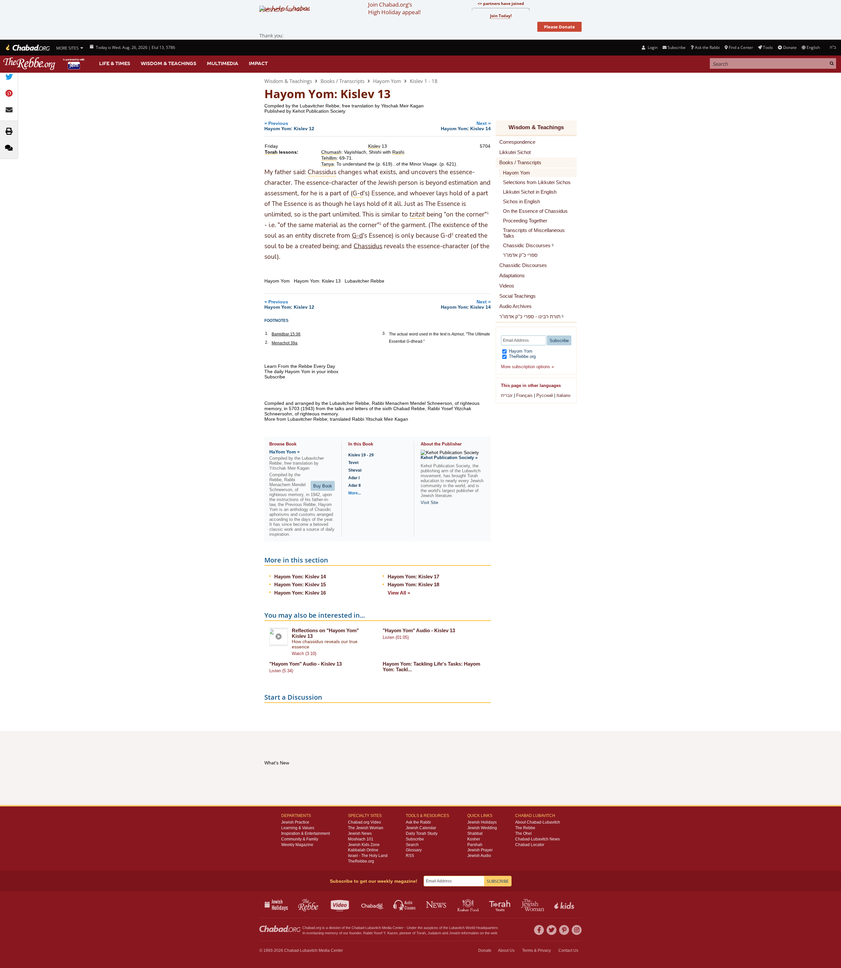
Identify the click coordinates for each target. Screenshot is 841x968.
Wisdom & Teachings (168, 63)
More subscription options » (527, 366)
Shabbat (474, 833)
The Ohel (523, 833)
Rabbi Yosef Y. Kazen (380, 933)
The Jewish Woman (365, 828)
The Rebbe (525, 828)
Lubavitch (373, 928)
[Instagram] (577, 930)
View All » (399, 593)
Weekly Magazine (297, 844)
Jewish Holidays (482, 822)
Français (524, 395)
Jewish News (360, 833)
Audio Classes (405, 904)
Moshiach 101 (360, 839)
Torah (421, 933)
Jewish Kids (565, 904)
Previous (289, 125)
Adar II (354, 485)
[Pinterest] (564, 930)
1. (266, 333)
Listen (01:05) (396, 637)
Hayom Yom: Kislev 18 (413, 584)
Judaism (434, 933)
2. (266, 342)
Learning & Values (297, 828)
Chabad (358, 928)
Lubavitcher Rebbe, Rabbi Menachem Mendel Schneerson (390, 403)
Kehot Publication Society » (449, 457)
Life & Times (114, 63)
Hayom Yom (387, 81)
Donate (789, 47)
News (437, 904)
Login (652, 47)
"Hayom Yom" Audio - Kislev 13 (419, 630)
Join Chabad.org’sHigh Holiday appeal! (394, 8)
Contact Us (568, 950)
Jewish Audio (479, 855)
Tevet (353, 462)
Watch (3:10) (304, 653)
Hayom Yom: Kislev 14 (300, 576)
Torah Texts (501, 904)
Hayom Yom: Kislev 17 (413, 576)
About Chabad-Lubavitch (537, 822)
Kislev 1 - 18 (424, 81)
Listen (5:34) (281, 670)
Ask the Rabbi (707, 47)
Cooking (469, 904)
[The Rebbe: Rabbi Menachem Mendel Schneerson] (44, 64)
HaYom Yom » (284, 451)
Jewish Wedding (482, 828)
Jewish (454, 933)
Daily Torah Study (422, 833)
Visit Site (429, 502)
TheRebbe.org (522, 356)
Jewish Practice (295, 822)
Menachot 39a (284, 343)
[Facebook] (539, 930)
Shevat (355, 470)
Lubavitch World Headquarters (473, 928)
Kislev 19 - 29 (361, 455)
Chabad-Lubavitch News (537, 839)
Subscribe (415, 839)
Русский (544, 395)
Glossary (414, 850)
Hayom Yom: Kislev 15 (300, 584)
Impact (258, 63)
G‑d (357, 235)
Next (466, 125)
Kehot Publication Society (318, 111)
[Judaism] (27, 48)
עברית (507, 395)
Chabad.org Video (364, 822)
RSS (410, 855)
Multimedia (222, 63)
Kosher (473, 839)
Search (412, 844)
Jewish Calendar (421, 828)
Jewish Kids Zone (364, 844)
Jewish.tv (340, 904)
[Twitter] (551, 930)
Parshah (474, 844)
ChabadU (373, 904)
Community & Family (299, 839)
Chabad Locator (529, 844)
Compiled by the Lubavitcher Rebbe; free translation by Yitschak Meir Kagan (344, 105)
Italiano (563, 395)
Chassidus (368, 246)
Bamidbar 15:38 (286, 334)
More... (354, 493)
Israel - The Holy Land (368, 855)
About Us (506, 950)
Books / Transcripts (342, 81)
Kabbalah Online (363, 850)
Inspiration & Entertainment (305, 833)
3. (384, 333)
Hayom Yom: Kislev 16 (300, 593)
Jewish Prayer (480, 850)
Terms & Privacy (536, 950)
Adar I (354, 478)
